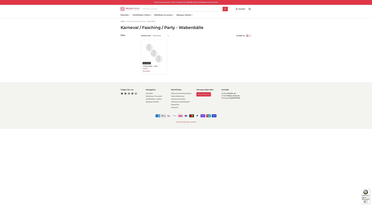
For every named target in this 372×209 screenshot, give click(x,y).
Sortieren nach (146, 35)
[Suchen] (225, 9)
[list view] (250, 35)
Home (123, 21)
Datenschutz (175, 105)
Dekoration (125, 15)
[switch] (366, 201)
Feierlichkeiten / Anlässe (142, 15)
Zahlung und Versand (178, 99)
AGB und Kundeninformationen (181, 93)
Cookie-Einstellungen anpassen (186, 122)
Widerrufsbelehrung (177, 96)
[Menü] (369, 190)
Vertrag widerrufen (204, 94)
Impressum (174, 107)
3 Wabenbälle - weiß (150, 66)
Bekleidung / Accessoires (163, 15)
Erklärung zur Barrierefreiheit (180, 102)
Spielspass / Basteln (184, 15)
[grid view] (247, 35)
